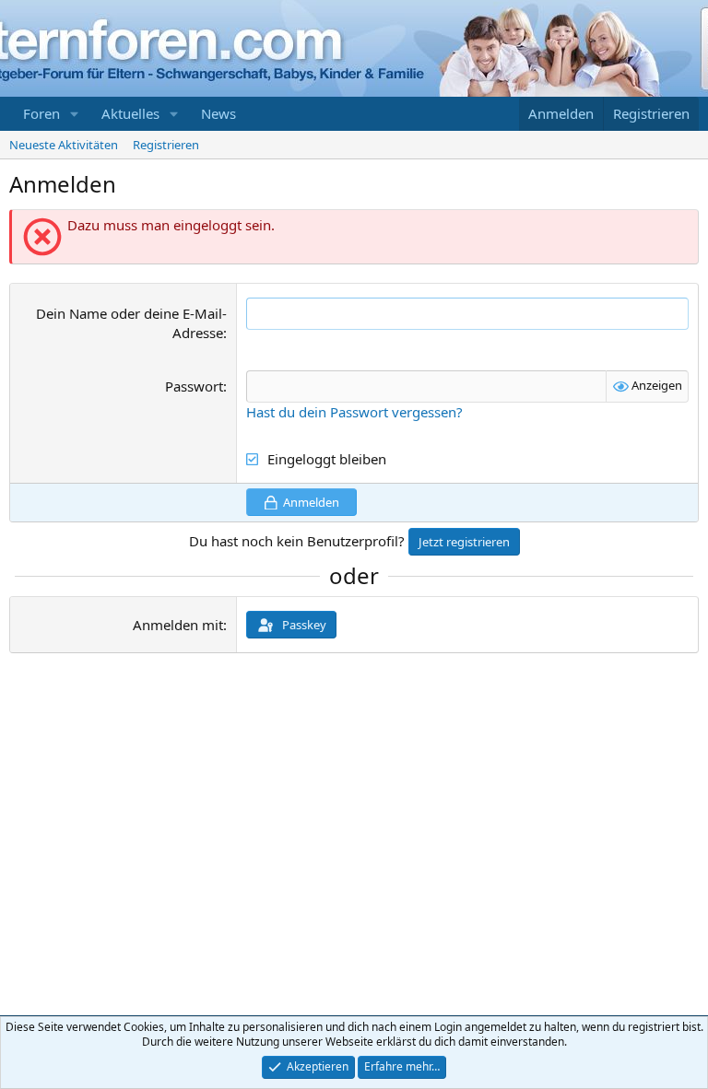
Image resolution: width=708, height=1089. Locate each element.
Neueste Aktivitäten (63, 144)
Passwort (194, 386)
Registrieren (166, 144)
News (218, 113)
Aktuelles (130, 113)
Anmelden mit (178, 624)
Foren (41, 113)
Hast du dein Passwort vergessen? (354, 412)
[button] (75, 114)
